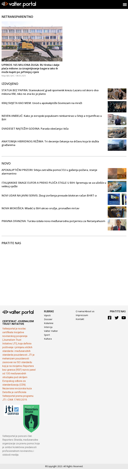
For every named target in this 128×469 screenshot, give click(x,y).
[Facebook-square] (110, 318)
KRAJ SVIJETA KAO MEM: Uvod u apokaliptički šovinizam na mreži (42, 103)
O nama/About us (85, 311)
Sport (47, 334)
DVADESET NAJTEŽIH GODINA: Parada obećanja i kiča (35, 128)
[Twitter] (117, 318)
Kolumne (48, 323)
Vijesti (47, 315)
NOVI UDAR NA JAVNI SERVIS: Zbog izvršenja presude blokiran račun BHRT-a (49, 195)
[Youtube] (124, 318)
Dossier (48, 319)
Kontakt (80, 319)
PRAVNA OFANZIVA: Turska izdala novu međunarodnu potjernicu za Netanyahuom (53, 221)
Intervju (48, 327)
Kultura (48, 338)
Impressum (82, 315)
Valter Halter (51, 330)
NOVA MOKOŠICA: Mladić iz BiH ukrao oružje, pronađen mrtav (40, 208)
